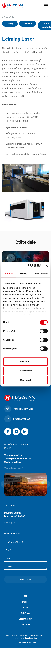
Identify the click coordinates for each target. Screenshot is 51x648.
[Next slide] (48, 484)
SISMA (25, 607)
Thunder (25, 602)
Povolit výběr (25, 370)
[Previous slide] (2, 484)
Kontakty (8, 522)
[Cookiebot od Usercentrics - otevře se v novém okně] (30, 265)
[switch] (44, 331)
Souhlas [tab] (9, 273)
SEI (25, 596)
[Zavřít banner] (47, 266)
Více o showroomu (12, 468)
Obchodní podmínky (30, 638)
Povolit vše (25, 361)
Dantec (24, 624)
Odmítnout (25, 380)
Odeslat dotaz (25, 579)
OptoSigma (25, 613)
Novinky (28, 23)
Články (10, 23)
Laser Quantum (25, 619)
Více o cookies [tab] (40, 273)
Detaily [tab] (23, 273)
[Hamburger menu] (46, 5)
